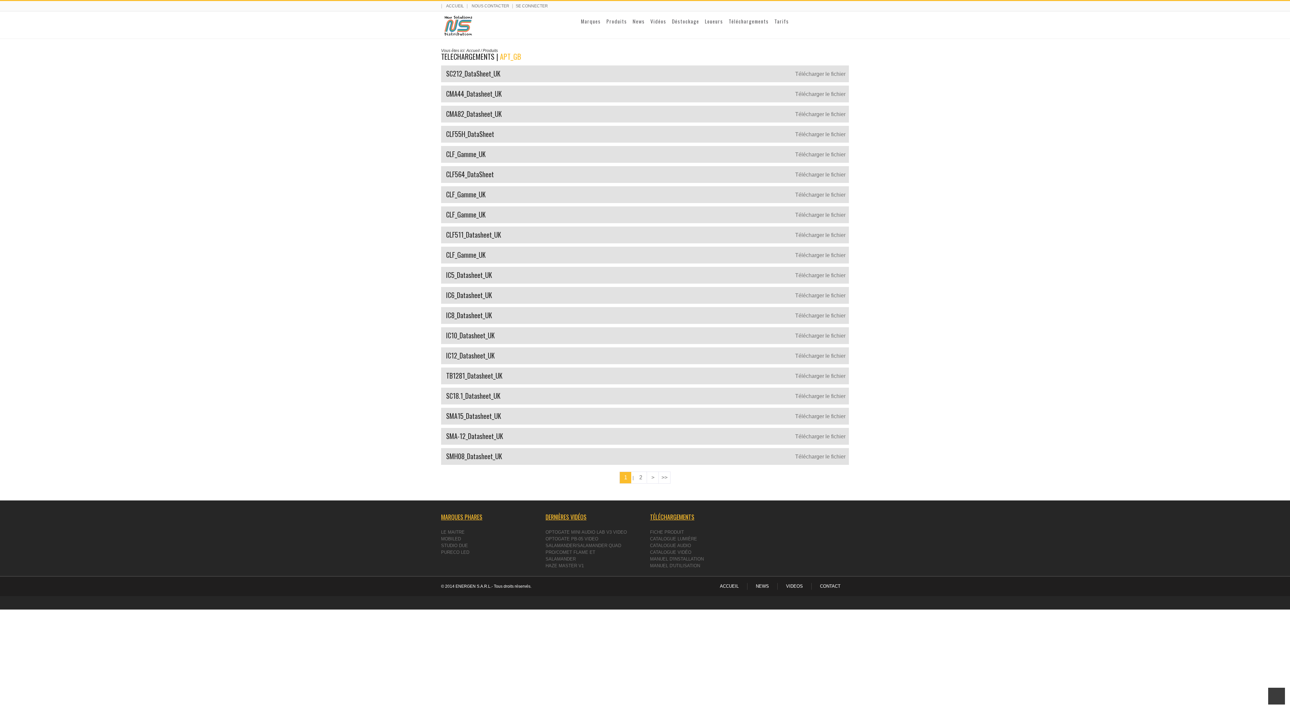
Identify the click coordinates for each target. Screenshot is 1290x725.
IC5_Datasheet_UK (469, 275)
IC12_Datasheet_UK (470, 355)
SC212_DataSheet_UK (473, 73)
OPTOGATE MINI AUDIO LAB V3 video (586, 532)
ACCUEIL (729, 586)
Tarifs (781, 21)
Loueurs (714, 21)
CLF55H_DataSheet (470, 134)
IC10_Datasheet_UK (470, 335)
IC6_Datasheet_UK (469, 295)
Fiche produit (667, 532)
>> (664, 477)
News (639, 21)
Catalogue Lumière (673, 538)
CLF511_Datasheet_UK (473, 235)
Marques (591, 21)
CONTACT (830, 586)
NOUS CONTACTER (490, 6)
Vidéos (658, 21)
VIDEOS (794, 586)
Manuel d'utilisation (675, 565)
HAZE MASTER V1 (565, 565)
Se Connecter (532, 6)
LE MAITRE (453, 532)
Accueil (455, 6)
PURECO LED (455, 552)
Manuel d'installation (677, 559)
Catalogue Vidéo (670, 552)
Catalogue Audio (670, 545)
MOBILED (451, 538)
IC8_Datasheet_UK (469, 315)
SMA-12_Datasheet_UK (474, 436)
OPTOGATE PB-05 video (572, 538)
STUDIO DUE (454, 545)
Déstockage (685, 21)
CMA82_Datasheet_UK (474, 114)
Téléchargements (749, 21)
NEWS (762, 586)
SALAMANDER (561, 559)
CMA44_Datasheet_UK (474, 94)
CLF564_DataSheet (470, 174)
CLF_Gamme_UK (466, 154)
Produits (616, 21)
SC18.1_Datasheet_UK (473, 396)
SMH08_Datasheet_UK (474, 456)
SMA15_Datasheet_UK (473, 416)
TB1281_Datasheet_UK (474, 376)
